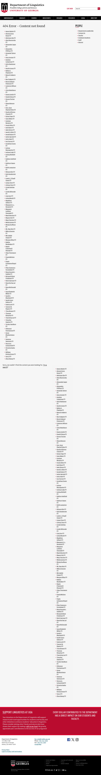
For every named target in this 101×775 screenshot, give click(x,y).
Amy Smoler (9, 57)
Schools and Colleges (50, 760)
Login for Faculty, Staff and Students (12, 751)
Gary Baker (9, 119)
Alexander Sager (11, 44)
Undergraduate (8, 18)
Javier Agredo (10, 137)
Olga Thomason (11, 253)
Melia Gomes (10, 222)
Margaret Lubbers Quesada (9, 211)
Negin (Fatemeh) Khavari (9, 248)
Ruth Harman (10, 281)
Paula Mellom (10, 257)
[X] (56, 770)
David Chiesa (10, 97)
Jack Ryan (9, 127)
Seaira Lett (9, 304)
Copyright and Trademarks (67, 760)
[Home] (25, 7)
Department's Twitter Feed (72, 739)
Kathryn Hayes (10, 163)
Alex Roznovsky (11, 40)
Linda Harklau (10, 187)
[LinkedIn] (65, 770)
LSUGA (83, 18)
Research (59, 18)
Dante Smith (10, 94)
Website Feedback (65, 763)
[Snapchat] (61, 770)
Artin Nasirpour (10, 64)
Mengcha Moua (11, 225)
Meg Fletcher (10, 220)
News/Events (47, 18)
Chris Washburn (11, 90)
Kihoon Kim (9, 172)
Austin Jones (10, 68)
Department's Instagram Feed (77, 739)
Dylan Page (9, 116)
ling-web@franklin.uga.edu (42, 739)
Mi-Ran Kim (9, 229)
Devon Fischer (10, 99)
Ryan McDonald (11, 287)
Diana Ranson (10, 103)
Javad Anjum (10, 134)
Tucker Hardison (11, 324)
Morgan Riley (10, 240)
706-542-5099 (43, 741)
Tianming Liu (10, 318)
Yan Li (7, 356)
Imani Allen (9, 125)
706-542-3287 (41, 742)
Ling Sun (8, 196)
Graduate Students (84, 38)
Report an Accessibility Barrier (81, 761)
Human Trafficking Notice (82, 763)
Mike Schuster (10, 231)
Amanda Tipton (11, 53)
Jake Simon (9, 130)
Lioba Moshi (9, 198)
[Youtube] (63, 770)
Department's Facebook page (68, 739)
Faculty (80, 35)
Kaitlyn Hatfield (11, 159)
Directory (94, 18)
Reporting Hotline (80, 765)
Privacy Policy (5, 750)
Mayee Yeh (9, 218)
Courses (34, 18)
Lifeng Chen (9, 185)
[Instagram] (59, 770)
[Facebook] (54, 770)
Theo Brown (9, 311)
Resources (71, 18)
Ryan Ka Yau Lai (10, 283)
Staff (79, 40)
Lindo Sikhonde (11, 192)
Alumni (80, 42)
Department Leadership (85, 31)
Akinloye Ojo (10, 38)
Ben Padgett (10, 79)
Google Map (38, 744)
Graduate (22, 18)
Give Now (70, 8)
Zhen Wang (9, 359)
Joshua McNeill (10, 154)
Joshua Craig (10, 152)
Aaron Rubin (10, 31)
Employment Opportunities (52, 765)
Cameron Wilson (11, 86)
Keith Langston (11, 167)
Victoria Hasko (10, 348)
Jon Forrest (9, 141)
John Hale (9, 139)
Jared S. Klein (10, 132)
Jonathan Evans (11, 144)
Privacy (62, 761)
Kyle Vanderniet (11, 174)
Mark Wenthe (10, 215)
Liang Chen (9, 183)
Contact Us (81, 33)
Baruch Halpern (11, 75)
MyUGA (47, 763)
